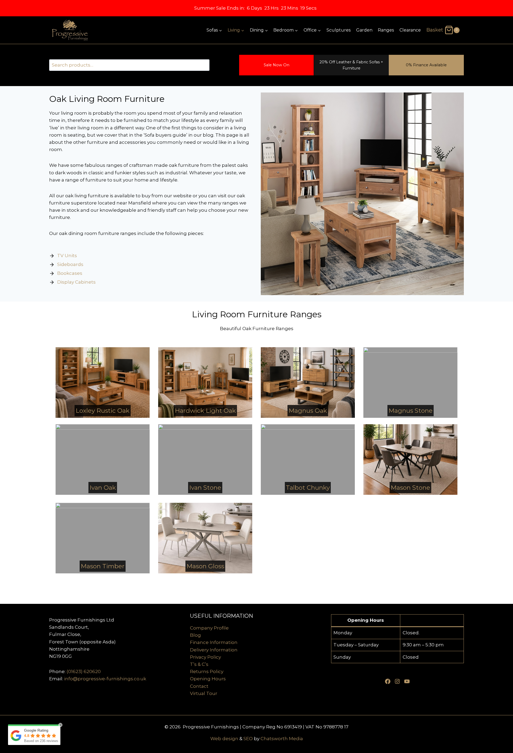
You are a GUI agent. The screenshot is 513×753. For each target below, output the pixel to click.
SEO (248, 738)
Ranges (386, 30)
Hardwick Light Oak (205, 410)
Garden (364, 30)
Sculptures (339, 30)
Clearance (410, 30)
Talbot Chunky (308, 487)
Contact (199, 686)
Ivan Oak (103, 487)
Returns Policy (206, 671)
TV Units (67, 255)
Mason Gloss (205, 566)
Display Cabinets (76, 282)
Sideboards (70, 264)
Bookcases (69, 273)
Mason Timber (103, 566)
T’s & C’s (199, 664)
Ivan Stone (205, 487)
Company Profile (209, 628)
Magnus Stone (410, 410)
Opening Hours (208, 678)
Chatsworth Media (282, 738)
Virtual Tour (203, 693)
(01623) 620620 (84, 671)
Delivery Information (214, 649)
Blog (195, 635)
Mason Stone (410, 487)
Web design (224, 738)
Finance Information (214, 642)
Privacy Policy (205, 657)
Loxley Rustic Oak (103, 410)
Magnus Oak (308, 410)
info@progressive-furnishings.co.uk (105, 678)
